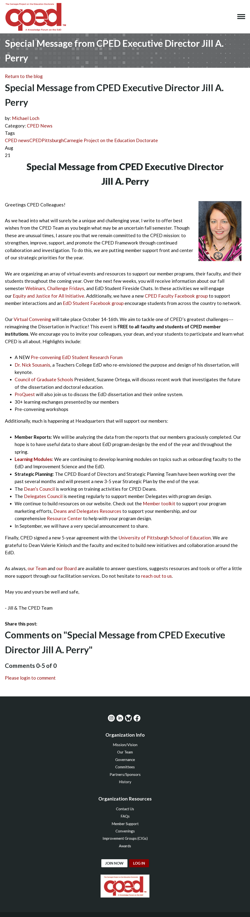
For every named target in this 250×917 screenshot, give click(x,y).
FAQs (125, 816)
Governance (125, 759)
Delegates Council (43, 496)
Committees (125, 767)
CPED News (39, 125)
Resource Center (64, 518)
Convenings (125, 831)
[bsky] (128, 718)
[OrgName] (35, 16)
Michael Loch (25, 118)
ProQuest (25, 394)
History (125, 782)
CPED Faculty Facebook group (176, 296)
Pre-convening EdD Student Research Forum (77, 357)
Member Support (125, 823)
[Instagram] (111, 718)
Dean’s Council (39, 489)
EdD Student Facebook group (93, 303)
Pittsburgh (53, 140)
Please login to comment (30, 678)
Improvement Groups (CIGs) (125, 838)
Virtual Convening (32, 319)
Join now (114, 863)
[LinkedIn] (119, 718)
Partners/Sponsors (125, 774)
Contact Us (125, 809)
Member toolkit (159, 503)
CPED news (17, 140)
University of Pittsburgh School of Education (164, 537)
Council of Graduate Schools (44, 379)
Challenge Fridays (65, 288)
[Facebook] (137, 718)
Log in (139, 863)
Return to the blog (24, 76)
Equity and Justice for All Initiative (48, 296)
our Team (37, 568)
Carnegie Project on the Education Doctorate (111, 140)
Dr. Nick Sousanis (32, 365)
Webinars (35, 288)
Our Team (125, 752)
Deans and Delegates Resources (87, 511)
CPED (35, 140)
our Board (66, 568)
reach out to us (156, 576)
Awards (125, 846)
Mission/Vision (125, 744)
